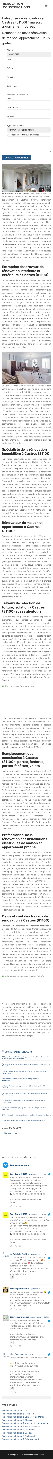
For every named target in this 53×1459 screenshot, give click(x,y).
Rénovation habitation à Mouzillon (18, 1413)
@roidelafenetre (36, 1254)
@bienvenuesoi (35, 1317)
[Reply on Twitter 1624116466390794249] (11, 1309)
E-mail (10, 77)
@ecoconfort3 (33, 1174)
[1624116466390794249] (24, 1309)
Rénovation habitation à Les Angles (18, 1429)
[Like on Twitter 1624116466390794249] (20, 1309)
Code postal (12, 107)
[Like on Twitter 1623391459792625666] (20, 1392)
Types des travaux (15, 125)
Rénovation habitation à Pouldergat (18, 1436)
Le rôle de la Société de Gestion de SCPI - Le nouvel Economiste (23, 1120)
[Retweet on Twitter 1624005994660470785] (16, 1346)
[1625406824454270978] (24, 1281)
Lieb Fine (14, 1354)
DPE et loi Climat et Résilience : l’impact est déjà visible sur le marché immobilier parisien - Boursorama (25, 1058)
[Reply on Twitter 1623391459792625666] (11, 1392)
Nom (9, 59)
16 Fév (44, 1214)
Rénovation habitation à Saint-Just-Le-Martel (23, 1417)
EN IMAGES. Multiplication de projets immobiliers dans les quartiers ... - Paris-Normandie (25, 1094)
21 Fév (44, 1174)
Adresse (10, 116)
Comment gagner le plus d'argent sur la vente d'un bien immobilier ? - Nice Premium (25, 1072)
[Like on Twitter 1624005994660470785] (20, 1346)
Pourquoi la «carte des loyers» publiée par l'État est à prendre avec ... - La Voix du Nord (26, 1108)
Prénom (10, 68)
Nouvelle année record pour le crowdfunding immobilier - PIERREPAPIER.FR (21, 1079)
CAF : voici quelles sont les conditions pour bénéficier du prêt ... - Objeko (26, 1115)
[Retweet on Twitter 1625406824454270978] (16, 1281)
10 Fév (45, 1289)
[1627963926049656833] (24, 1206)
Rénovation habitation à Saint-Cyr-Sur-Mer (22, 1439)
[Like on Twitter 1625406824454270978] (20, 1281)
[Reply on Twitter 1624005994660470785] (11, 1346)
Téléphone (12, 86)
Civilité (10, 50)
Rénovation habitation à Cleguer (17, 1420)
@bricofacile (35, 1289)
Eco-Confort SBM (18, 1174)
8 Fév (32, 1354)
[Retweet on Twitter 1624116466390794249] (16, 1309)
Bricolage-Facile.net (19, 1288)
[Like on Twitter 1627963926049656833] (20, 1206)
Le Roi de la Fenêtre (19, 1254)
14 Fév (47, 1254)
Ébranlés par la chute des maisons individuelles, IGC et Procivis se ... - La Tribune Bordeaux (26, 1065)
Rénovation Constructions (16, 5)
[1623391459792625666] (24, 1392)
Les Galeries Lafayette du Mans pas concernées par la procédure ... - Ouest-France (24, 1101)
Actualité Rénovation (21, 1052)
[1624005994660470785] (24, 1346)
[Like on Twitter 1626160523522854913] (20, 1246)
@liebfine (23, 1354)
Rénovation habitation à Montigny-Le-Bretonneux (25, 1423)
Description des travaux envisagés (23, 134)
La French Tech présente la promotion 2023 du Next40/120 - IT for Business (24, 1087)
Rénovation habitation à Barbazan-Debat (21, 1426)
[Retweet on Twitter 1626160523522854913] (16, 1246)
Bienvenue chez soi (19, 1317)
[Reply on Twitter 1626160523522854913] (11, 1246)
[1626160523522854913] (24, 1246)
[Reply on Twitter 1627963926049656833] (11, 1206)
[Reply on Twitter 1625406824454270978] (11, 1281)
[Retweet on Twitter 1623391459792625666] (16, 1392)
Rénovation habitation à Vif (14, 1410)
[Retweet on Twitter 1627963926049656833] (16, 1206)
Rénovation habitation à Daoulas (17, 1433)
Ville (9, 98)
